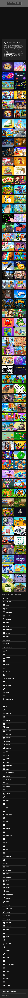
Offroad (8, 852)
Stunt (8, 947)
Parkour (8, 859)
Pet (7, 863)
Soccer (8, 919)
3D (7, 608)
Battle (8, 633)
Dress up (8, 713)
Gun (7, 762)
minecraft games (13, 55)
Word (7, 981)
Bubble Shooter (10, 647)
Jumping (8, 797)
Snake (8, 912)
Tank (7, 957)
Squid (7, 936)
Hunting (8, 779)
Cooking (8, 685)
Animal (8, 615)
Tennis (8, 961)
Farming (8, 730)
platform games (8, 54)
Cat (7, 661)
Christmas (9, 668)
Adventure (9, 612)
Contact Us (13, 991)
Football (8, 748)
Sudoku (8, 950)
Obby (7, 849)
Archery (8, 619)
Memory (8, 825)
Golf (7, 758)
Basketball (9, 629)
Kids (7, 800)
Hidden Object (10, 772)
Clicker (8, 671)
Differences (9, 699)
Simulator (9, 908)
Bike (7, 636)
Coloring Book (10, 678)
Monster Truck (10, 835)
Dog (7, 706)
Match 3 (8, 811)
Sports (8, 933)
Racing (8, 887)
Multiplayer (9, 839)
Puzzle (8, 880)
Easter (8, 723)
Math (7, 818)
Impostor (8, 786)
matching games (10, 53)
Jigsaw (8, 793)
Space (7, 929)
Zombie (8, 985)
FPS (7, 751)
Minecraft (9, 832)
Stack (7, 940)
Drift (7, 716)
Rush (7, 901)
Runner (8, 898)
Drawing (8, 709)
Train (7, 968)
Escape (8, 727)
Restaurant (9, 894)
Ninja (7, 842)
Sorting (8, 926)
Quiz (7, 884)
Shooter (8, 905)
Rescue (8, 891)
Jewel (7, 790)
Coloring (8, 675)
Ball (7, 626)
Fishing (8, 741)
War (7, 978)
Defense (8, 696)
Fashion (8, 734)
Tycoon (8, 975)
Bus (7, 650)
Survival (8, 954)
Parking (8, 856)
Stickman (8, 943)
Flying (8, 744)
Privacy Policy (5, 991)
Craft (7, 689)
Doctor (8, 702)
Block (8, 640)
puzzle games (7, 52)
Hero (7, 769)
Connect (8, 682)
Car (7, 654)
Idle (7, 783)
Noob (7, 845)
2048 (7, 605)
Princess (8, 877)
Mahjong (8, 804)
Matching (9, 814)
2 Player (8, 601)
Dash (7, 692)
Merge (8, 828)
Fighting (8, 737)
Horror (8, 776)
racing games (7, 50)
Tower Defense (10, 964)
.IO (7, 598)
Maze (7, 821)
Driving (8, 720)
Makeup (8, 807)
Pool (7, 873)
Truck (8, 971)
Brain (7, 643)
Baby (7, 622)
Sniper (8, 915)
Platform (8, 870)
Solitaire (8, 922)
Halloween (9, 765)
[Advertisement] (14, 22)
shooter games (7, 49)
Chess (8, 664)
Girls (7, 755)
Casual (8, 657)
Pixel (7, 866)
